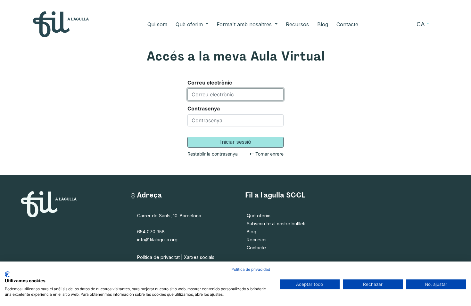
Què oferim (258, 215)
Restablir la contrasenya (212, 154)
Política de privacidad (250, 269)
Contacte (256, 247)
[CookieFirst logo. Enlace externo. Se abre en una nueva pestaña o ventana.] (7, 274)
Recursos (257, 239)
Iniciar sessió (235, 142)
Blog (251, 231)
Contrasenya (203, 109)
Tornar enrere (269, 154)
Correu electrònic (209, 83)
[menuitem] (157, 24)
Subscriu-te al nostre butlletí (276, 223)
